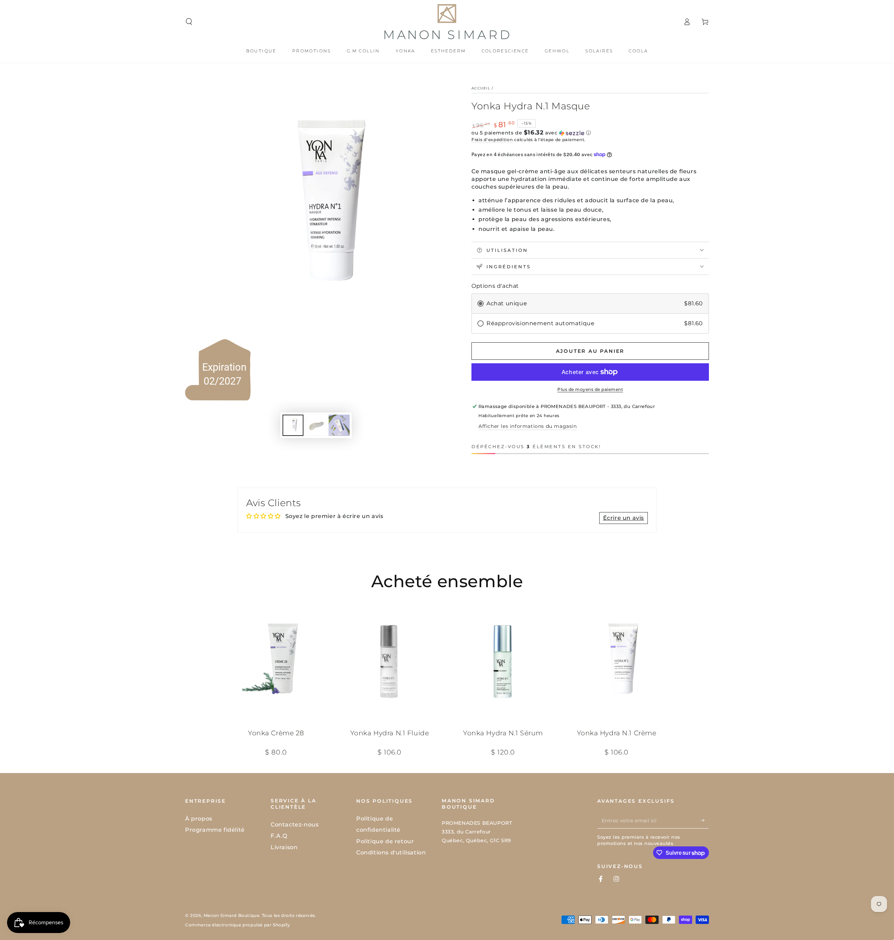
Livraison (284, 847)
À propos (198, 818)
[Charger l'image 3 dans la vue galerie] (339, 425)
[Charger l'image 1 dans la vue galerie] (293, 425)
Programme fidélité (215, 829)
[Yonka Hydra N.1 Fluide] (390, 661)
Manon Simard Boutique (231, 915)
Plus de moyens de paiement (590, 389)
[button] (189, 21)
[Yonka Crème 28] (276, 661)
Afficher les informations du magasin (527, 426)
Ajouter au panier (590, 351)
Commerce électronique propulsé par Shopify (237, 924)
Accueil (480, 88)
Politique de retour (385, 841)
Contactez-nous (294, 824)
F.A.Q (279, 835)
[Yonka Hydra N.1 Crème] (616, 661)
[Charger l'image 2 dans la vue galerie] (316, 425)
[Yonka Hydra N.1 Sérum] (503, 661)
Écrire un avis (623, 518)
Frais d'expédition (492, 139)
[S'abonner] (705, 820)
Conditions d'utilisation (391, 852)
